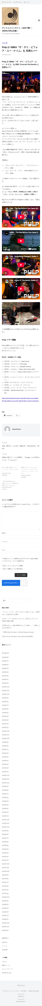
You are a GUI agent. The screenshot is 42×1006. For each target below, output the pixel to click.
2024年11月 (5, 735)
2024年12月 (5, 731)
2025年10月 (5, 694)
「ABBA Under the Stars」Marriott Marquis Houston (18, 632)
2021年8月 (5, 878)
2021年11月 (5, 867)
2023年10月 (5, 783)
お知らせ (4, 942)
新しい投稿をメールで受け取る (13, 569)
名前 (4, 533)
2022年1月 (5, 860)
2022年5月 (5, 845)
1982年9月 (5, 930)
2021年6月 (5, 886)
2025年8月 (5, 701)
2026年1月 (5, 683)
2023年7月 (5, 794)
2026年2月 (5, 679)
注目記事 (4, 43)
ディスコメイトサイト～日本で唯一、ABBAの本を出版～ (23, 991)
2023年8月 (5, 790)
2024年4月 (5, 760)
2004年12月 (5, 923)
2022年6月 (5, 842)
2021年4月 (5, 893)
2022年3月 (5, 853)
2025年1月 (5, 727)
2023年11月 (5, 779)
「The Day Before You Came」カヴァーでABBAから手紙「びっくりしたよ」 (10, 483)
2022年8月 (5, 834)
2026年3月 (5, 676)
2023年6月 (5, 797)
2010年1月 (5, 915)
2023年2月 (5, 812)
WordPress (21, 996)
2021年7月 (5, 882)
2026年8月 (5, 657)
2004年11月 (5, 926)
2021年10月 (5, 871)
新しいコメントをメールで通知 (13, 565)
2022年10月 (5, 827)
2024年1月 (5, 771)
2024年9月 (5, 742)
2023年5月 (5, 801)
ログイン (4, 961)
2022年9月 (5, 830)
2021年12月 (5, 864)
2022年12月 (5, 819)
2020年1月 (5, 901)
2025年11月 (5, 690)
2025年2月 (5, 724)
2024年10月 (5, 738)
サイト (4, 550)
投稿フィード (6, 965)
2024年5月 (5, 757)
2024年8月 (5, 746)
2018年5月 (5, 904)
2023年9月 (5, 786)
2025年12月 (5, 687)
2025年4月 (5, 716)
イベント (4, 946)
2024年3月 (5, 764)
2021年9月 (5, 875)
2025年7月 (5, 705)
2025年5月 (5, 712)
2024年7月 (5, 749)
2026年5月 (5, 668)
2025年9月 (5, 698)
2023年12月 (5, 775)
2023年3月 (5, 808)
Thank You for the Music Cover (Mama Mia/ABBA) (17, 636)
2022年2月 (5, 856)
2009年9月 (5, 919)
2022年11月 (5, 823)
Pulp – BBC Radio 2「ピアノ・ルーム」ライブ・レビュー (10, 469)
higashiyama (16, 429)
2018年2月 (5, 908)
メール (4, 541)
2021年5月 (5, 890)
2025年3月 (5, 720)
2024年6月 (5, 753)
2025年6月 (5, 709)
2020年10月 (5, 897)
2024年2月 (5, 768)
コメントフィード (7, 969)
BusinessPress (21, 1001)
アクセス (27, 2)
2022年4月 (5, 849)
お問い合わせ (18, 2)
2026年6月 (5, 664)
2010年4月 (5, 912)
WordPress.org (6, 972)
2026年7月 (5, 661)
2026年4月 (5, 672)
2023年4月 (5, 805)
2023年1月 (5, 816)
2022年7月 (5, 838)
